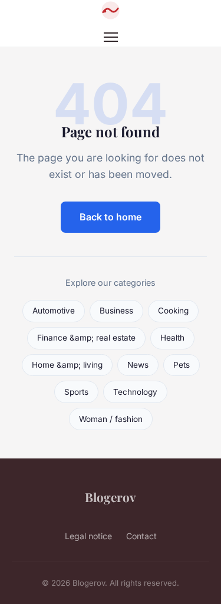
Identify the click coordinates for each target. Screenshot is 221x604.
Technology (135, 392)
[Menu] (111, 37)
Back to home (110, 217)
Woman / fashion (111, 419)
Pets (181, 364)
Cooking (173, 310)
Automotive (53, 310)
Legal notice (88, 536)
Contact (141, 536)
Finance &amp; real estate (86, 337)
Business (116, 310)
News (138, 364)
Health (172, 337)
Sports (76, 392)
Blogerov (110, 497)
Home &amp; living (67, 364)
